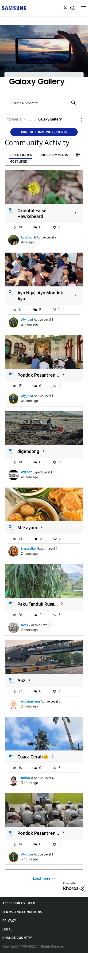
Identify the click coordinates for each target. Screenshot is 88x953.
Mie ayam (27, 528)
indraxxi (27, 778)
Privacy (9, 921)
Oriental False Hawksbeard (31, 213)
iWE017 (26, 472)
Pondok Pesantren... (38, 375)
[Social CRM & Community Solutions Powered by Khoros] (73, 887)
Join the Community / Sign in (44, 132)
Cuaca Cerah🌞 (33, 757)
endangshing (30, 701)
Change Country (17, 938)
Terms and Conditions (22, 912)
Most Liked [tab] (18, 162)
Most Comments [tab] (54, 155)
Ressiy (25, 625)
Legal (7, 929)
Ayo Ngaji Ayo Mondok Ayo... (40, 295)
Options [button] (73, 120)
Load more (41, 878)
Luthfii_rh (28, 237)
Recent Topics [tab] (20, 155)
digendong (28, 451)
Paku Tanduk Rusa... (37, 604)
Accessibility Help (18, 903)
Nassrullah (29, 549)
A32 (21, 680)
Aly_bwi (27, 320)
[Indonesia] (14, 7)
